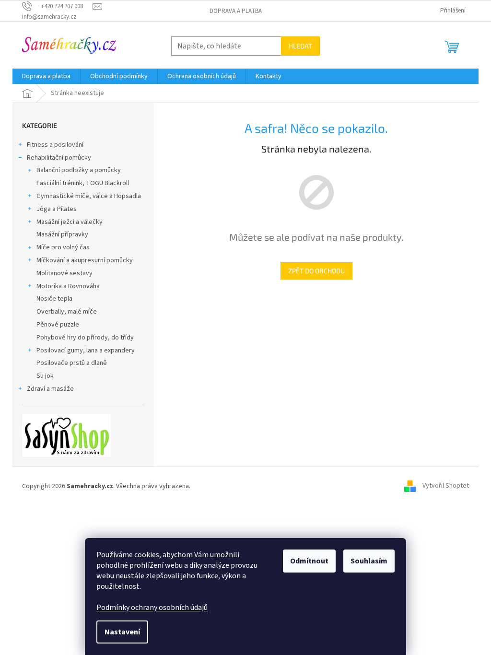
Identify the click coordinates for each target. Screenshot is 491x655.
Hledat (300, 46)
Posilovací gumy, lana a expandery (85, 350)
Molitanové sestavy (64, 273)
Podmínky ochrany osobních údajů (152, 607)
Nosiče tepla (54, 299)
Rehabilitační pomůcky (59, 158)
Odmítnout (309, 561)
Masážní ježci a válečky (69, 222)
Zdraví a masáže (50, 389)
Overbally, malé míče (66, 311)
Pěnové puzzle (57, 324)
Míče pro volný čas (63, 247)
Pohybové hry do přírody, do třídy (85, 337)
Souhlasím (369, 561)
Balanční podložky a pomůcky (78, 170)
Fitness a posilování (55, 145)
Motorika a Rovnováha (68, 286)
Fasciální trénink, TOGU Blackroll (82, 183)
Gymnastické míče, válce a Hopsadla (88, 196)
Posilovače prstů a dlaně (71, 363)
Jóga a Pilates (56, 209)
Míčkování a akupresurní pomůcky (84, 260)
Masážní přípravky (62, 234)
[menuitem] (46, 76)
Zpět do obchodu (316, 271)
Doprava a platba (236, 11)
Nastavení (122, 632)
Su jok (45, 376)
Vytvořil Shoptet (445, 486)
